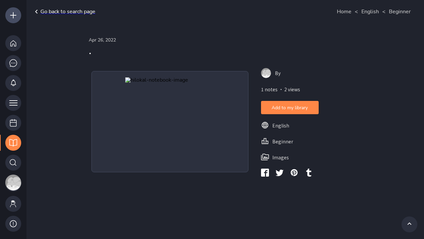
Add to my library (290, 108)
